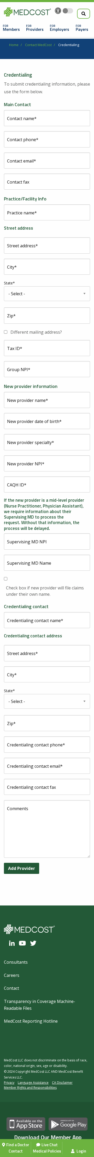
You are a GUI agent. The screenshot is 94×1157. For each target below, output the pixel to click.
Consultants (16, 962)
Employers (59, 29)
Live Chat (50, 1145)
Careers (11, 975)
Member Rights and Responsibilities (30, 1087)
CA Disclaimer (62, 1082)
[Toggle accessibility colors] (68, 10)
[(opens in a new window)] (13, 943)
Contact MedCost (38, 44)
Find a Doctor (17, 1145)
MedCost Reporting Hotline (31, 1021)
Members (11, 29)
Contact (16, 1151)
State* (9, 282)
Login (81, 1151)
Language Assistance (33, 1082)
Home (14, 44)
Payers (82, 29)
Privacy (9, 1082)
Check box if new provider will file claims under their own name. (45, 591)
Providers (35, 29)
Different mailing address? (36, 332)
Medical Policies (47, 1151)
